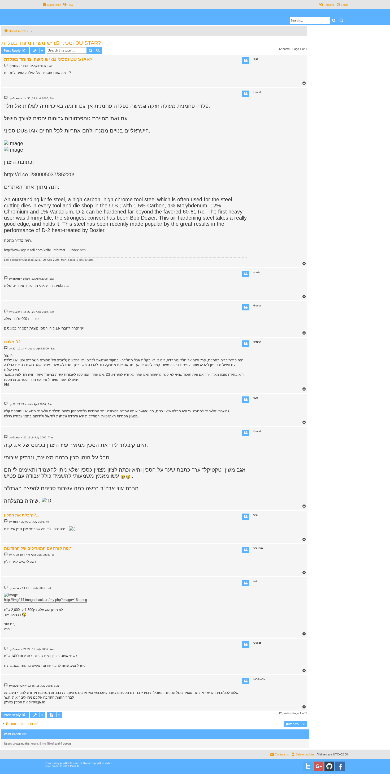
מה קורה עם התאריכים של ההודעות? (37, 548)
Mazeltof (75, 765)
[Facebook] (340, 766)
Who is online (15, 734)
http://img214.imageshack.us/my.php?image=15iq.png (45, 600)
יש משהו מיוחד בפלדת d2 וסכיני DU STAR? (51, 43)
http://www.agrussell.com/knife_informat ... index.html (45, 250)
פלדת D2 (12, 342)
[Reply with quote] (245, 60)
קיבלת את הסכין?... (21, 515)
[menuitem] (68, 5)
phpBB (64, 763)
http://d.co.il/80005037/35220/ (39, 174)
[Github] (329, 766)
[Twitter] (308, 766)
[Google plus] (318, 766)
